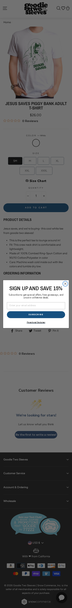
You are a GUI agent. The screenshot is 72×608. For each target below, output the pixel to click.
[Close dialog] (65, 283)
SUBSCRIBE (36, 314)
